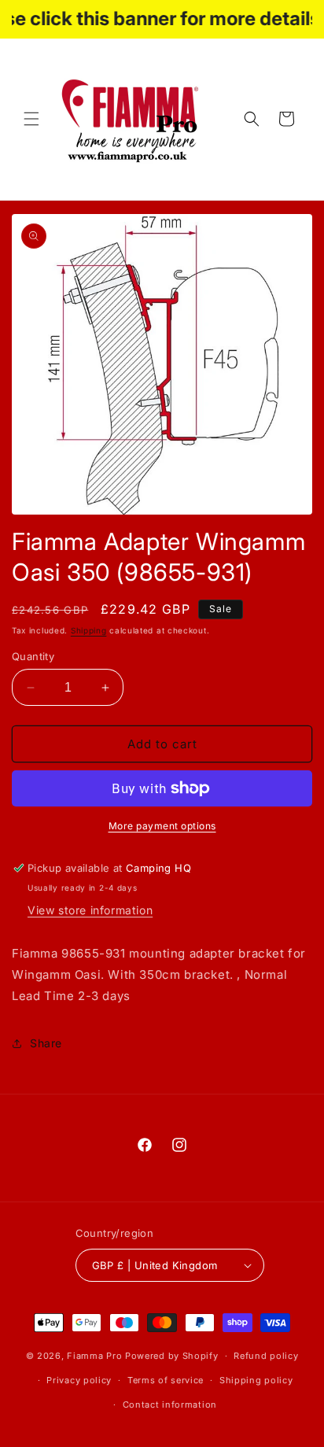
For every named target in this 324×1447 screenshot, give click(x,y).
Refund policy (266, 1355)
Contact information (170, 1404)
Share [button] (46, 1043)
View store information (90, 910)
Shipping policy (256, 1380)
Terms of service (165, 1380)
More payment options (162, 826)
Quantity (33, 656)
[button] (31, 119)
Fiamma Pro (94, 1355)
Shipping (89, 630)
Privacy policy (79, 1380)
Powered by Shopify (172, 1355)
